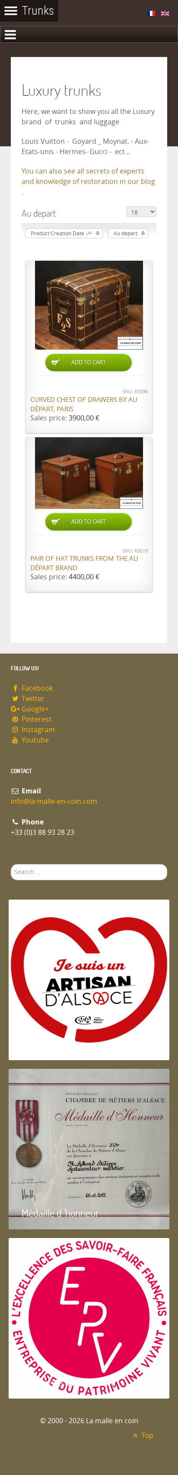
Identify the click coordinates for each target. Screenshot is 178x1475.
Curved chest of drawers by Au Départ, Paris (83, 405)
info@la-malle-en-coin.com (54, 801)
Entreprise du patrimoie (69, 1382)
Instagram (37, 730)
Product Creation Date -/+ (61, 234)
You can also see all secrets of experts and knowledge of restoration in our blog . (88, 181)
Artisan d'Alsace (52, 1043)
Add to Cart (88, 362)
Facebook (36, 688)
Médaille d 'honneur (60, 1212)
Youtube (34, 740)
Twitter (32, 699)
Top (146, 1435)
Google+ (34, 709)
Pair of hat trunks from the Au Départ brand (84, 563)
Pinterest (35, 719)
